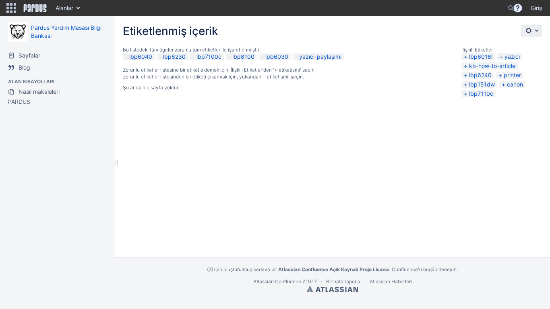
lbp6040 (140, 56)
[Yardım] (518, 8)
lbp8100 (243, 56)
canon (515, 84)
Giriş (536, 7)
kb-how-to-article (492, 65)
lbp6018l (480, 56)
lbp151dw (482, 84)
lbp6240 (480, 75)
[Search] (511, 8)
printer (512, 75)
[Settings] (531, 31)
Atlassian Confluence (277, 281)
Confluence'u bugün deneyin (424, 269)
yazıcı (512, 56)
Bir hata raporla (343, 281)
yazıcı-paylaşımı (320, 56)
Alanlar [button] (64, 7)
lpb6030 (276, 56)
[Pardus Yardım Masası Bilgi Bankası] (17, 31)
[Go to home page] (35, 8)
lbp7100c (208, 56)
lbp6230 (174, 56)
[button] (11, 8)
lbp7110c (481, 93)
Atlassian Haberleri (391, 281)
